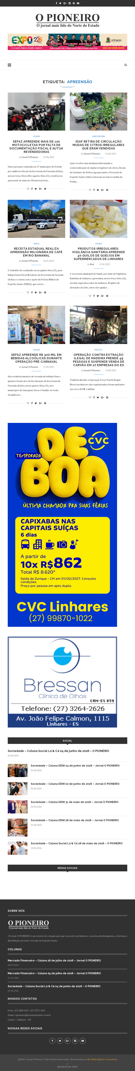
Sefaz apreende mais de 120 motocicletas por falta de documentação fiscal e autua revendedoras (36, 147)
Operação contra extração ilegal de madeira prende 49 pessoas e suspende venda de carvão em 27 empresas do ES (98, 360)
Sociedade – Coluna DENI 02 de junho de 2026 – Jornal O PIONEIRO (75, 783)
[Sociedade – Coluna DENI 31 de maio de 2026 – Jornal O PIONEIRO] (17, 801)
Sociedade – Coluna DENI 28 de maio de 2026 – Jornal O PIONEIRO (75, 820)
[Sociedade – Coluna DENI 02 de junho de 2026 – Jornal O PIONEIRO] (17, 783)
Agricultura (98, 136)
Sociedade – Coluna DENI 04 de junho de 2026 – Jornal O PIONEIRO (75, 765)
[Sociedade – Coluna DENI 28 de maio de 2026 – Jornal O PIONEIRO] (17, 820)
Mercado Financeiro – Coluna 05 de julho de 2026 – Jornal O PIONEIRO (54, 973)
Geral (36, 243)
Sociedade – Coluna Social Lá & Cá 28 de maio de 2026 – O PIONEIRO (77, 843)
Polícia (98, 350)
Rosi (92, 264)
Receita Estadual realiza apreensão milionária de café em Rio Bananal (36, 252)
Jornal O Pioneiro (30, 157)
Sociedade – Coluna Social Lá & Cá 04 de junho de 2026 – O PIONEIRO (58, 751)
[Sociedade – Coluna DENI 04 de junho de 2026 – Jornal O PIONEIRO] (17, 765)
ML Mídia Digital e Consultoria (102, 1059)
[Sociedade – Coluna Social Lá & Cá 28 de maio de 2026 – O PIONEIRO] (17, 843)
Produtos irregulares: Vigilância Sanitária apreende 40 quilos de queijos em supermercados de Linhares (98, 254)
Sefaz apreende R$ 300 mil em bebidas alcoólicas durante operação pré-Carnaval (36, 358)
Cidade (36, 136)
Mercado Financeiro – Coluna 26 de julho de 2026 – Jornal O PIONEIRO (54, 960)
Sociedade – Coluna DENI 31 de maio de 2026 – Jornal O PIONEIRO (75, 802)
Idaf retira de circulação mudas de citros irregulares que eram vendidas (98, 145)
